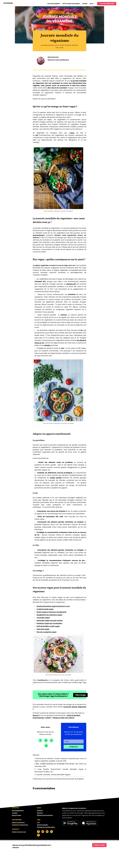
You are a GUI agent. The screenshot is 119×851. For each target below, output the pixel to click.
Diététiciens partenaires (71, 4)
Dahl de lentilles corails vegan (48, 626)
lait (37, 135)
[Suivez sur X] (51, 740)
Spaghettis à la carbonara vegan (49, 615)
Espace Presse (16, 815)
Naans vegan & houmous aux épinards (51, 612)
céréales (47, 345)
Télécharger (80, 695)
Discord (36, 715)
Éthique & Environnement (45, 815)
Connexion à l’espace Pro (20, 825)
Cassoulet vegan (43, 618)
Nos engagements (53, 4)
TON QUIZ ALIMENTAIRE (106, 4)
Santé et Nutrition (73, 715)
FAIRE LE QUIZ (99, 845)
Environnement (38, 718)
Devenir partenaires (18, 822)
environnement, (39, 235)
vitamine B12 (71, 284)
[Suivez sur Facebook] (40, 740)
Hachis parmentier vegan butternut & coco (53, 606)
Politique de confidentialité (46, 827)
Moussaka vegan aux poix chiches (50, 620)
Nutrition (68, 45)
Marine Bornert (49, 45)
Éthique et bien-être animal (63, 718)
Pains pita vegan (43, 629)
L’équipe (84, 4)
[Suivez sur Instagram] (46, 740)
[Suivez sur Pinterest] (38, 835)
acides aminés (56, 478)
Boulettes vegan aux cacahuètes (49, 623)
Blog (91, 4)
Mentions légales (42, 825)
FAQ (38, 822)
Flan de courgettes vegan (46, 632)
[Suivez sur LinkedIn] (46, 746)
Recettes (75, 45)
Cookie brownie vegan (45, 609)
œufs (72, 133)
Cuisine (48, 718)
